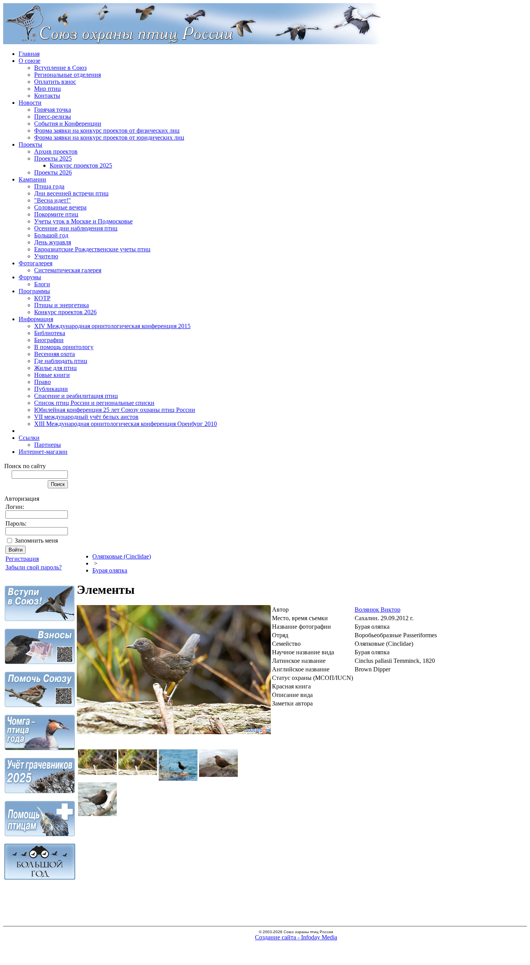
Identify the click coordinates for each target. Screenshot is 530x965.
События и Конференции (67, 123)
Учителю (46, 256)
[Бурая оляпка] (174, 732)
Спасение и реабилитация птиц (76, 396)
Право (42, 382)
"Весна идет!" (52, 200)
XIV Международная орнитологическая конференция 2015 (112, 326)
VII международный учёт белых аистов (86, 416)
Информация (36, 319)
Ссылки (29, 437)
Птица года (49, 186)
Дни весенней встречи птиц (71, 193)
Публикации (51, 389)
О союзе (29, 60)
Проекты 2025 (53, 158)
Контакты (47, 95)
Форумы (30, 277)
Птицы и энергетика (61, 305)
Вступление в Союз (60, 67)
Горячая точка (52, 109)
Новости (30, 102)
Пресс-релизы (52, 116)
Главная (29, 53)
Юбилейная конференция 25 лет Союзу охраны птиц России (114, 409)
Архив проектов (56, 151)
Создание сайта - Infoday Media (296, 937)
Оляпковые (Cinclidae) (121, 556)
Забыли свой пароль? (33, 567)
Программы (34, 291)
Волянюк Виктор (377, 609)
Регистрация (22, 558)
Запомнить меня (36, 540)
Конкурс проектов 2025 (81, 165)
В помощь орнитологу (64, 347)
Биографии (49, 340)
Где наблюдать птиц (60, 361)
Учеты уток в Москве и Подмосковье (83, 221)
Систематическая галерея (67, 270)
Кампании (32, 179)
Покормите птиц (56, 214)
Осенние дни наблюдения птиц (76, 228)
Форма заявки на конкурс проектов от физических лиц (107, 130)
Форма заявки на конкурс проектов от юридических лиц (109, 137)
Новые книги (52, 375)
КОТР (42, 298)
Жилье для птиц (55, 368)
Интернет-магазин (43, 451)
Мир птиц (47, 88)
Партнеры (47, 444)
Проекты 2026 (53, 172)
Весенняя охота (54, 354)
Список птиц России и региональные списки (94, 402)
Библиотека (49, 333)
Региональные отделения (67, 74)
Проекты (30, 144)
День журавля (52, 242)
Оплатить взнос (55, 81)
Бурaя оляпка (109, 570)
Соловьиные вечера (60, 207)
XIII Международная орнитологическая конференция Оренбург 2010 (125, 423)
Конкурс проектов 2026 (65, 312)
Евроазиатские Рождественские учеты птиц (92, 249)
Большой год (51, 235)
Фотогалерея (35, 263)
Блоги (42, 284)
